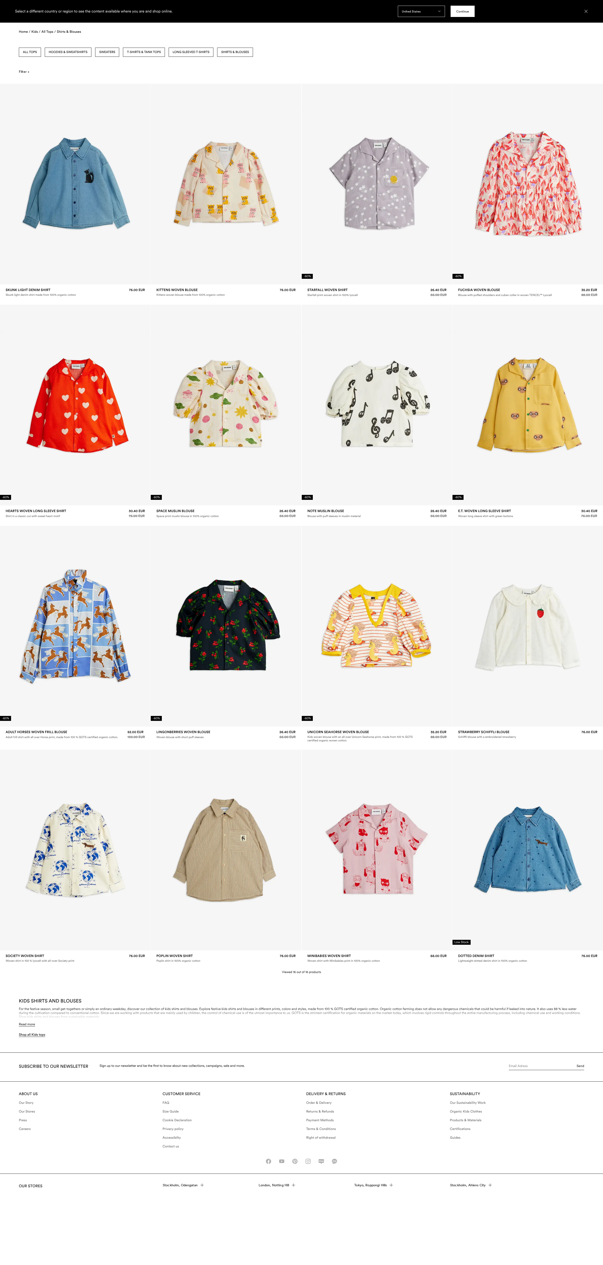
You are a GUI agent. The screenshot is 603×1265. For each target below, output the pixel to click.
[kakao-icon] (334, 1161)
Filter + (24, 72)
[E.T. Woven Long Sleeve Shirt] (527, 513)
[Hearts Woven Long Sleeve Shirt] (75, 513)
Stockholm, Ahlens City (468, 1185)
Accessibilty (172, 1138)
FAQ (166, 1103)
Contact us (171, 1146)
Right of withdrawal (321, 1138)
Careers (25, 1129)
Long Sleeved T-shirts (191, 52)
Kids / (36, 32)
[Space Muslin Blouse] (226, 513)
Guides (455, 1138)
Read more (27, 1024)
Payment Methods (320, 1120)
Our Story (26, 1103)
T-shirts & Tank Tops (144, 52)
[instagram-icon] (308, 1161)
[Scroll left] (13, 184)
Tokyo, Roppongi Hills (370, 1185)
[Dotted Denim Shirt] (527, 958)
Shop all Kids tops (32, 1035)
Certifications (460, 1129)
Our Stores (27, 1111)
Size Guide (171, 1111)
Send (580, 1066)
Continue (462, 11)
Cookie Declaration (177, 1120)
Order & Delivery (319, 1103)
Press (23, 1120)
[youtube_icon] (282, 1161)
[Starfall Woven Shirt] (377, 292)
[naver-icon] (321, 1161)
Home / (24, 32)
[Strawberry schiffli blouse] (527, 734)
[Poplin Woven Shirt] (226, 958)
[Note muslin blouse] (377, 513)
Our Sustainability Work (468, 1103)
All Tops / (48, 32)
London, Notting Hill (274, 1185)
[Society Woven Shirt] (75, 958)
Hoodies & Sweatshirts (68, 52)
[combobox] (421, 11)
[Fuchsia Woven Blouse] (527, 292)
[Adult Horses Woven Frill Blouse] (75, 734)
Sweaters (107, 52)
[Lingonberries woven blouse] (226, 734)
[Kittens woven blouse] (226, 292)
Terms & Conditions (321, 1129)
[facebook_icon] (268, 1161)
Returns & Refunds (320, 1111)
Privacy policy (173, 1129)
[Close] (586, 11)
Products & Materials (465, 1120)
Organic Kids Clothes (466, 1111)
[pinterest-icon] (295, 1161)
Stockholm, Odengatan (180, 1185)
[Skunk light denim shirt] (75, 292)
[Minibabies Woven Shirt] (377, 958)
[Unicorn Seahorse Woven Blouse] (377, 736)
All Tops (30, 52)
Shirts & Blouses (69, 32)
